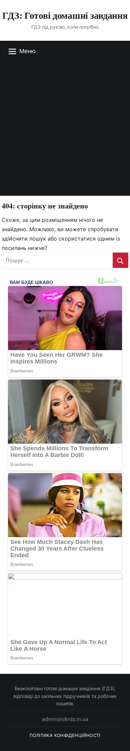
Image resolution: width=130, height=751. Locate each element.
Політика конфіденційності (65, 735)
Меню (27, 51)
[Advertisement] (65, 130)
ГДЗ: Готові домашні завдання (64, 15)
